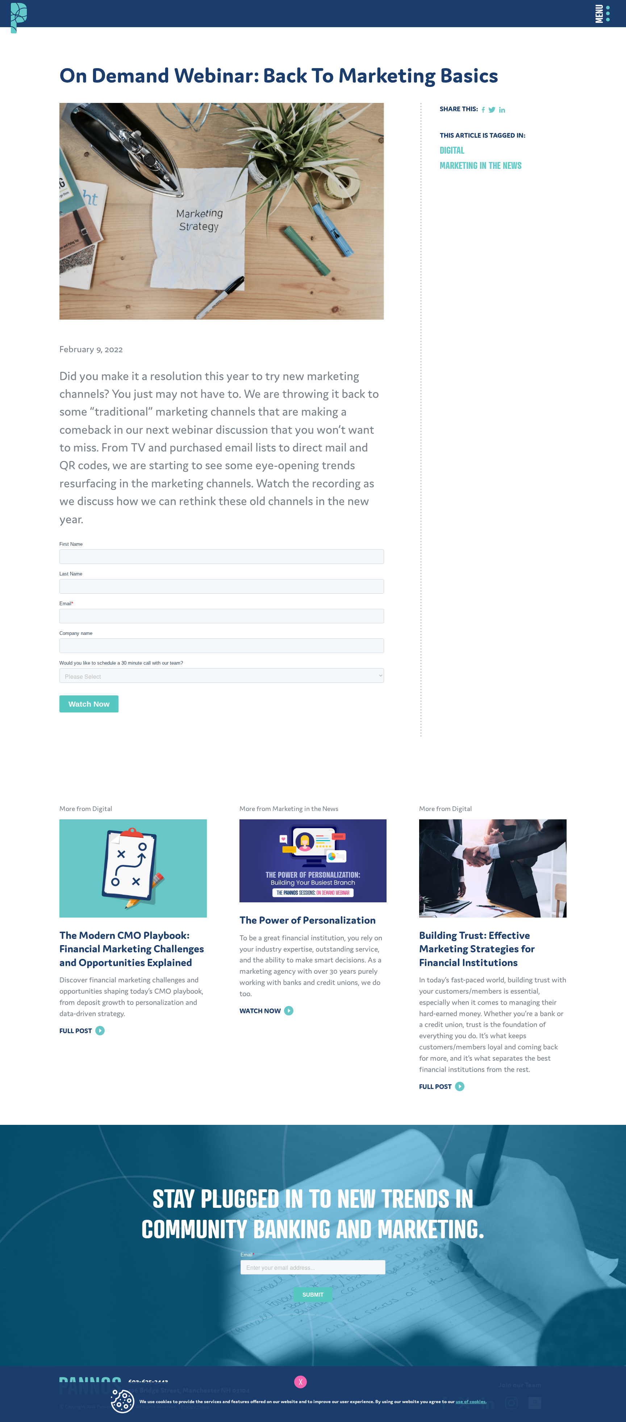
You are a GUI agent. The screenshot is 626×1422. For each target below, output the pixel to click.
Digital (452, 150)
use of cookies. (471, 1401)
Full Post (82, 1030)
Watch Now (266, 1010)
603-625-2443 (148, 1381)
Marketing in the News (481, 165)
